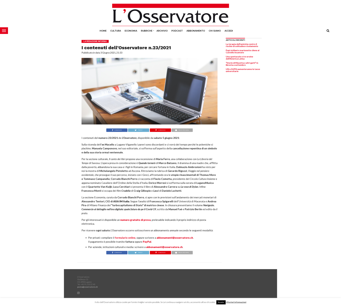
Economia (131, 31)
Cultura (115, 31)
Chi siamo (215, 31)
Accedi (229, 31)
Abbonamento (195, 31)
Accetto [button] (221, 302)
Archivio (162, 31)
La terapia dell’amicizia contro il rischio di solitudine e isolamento (242, 45)
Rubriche (146, 31)
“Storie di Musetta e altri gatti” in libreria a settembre (242, 63)
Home (103, 31)
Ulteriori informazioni (236, 302)
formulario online (125, 237)
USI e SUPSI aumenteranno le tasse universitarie (243, 70)
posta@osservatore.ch (87, 287)
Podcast (177, 31)
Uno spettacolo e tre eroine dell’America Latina (239, 57)
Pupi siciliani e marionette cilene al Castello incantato (242, 51)
